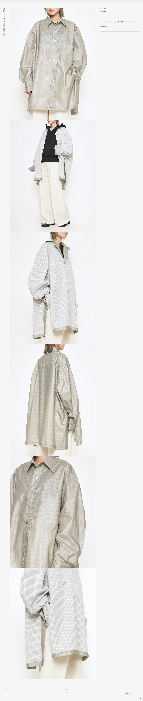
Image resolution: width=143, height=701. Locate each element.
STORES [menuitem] (31, 3)
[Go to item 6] (4, 35)
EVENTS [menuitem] (22, 3)
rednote (66, 692)
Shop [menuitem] (12, 3)
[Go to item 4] (4, 25)
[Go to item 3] (4, 20)
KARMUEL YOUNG (103, 8)
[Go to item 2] (4, 15)
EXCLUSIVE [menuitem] (18, 3)
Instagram (66, 689)
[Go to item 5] (4, 30)
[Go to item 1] (4, 10)
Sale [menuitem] (27, 3)
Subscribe (128, 693)
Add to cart (120, 21)
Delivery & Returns (5, 689)
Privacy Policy (5, 692)
